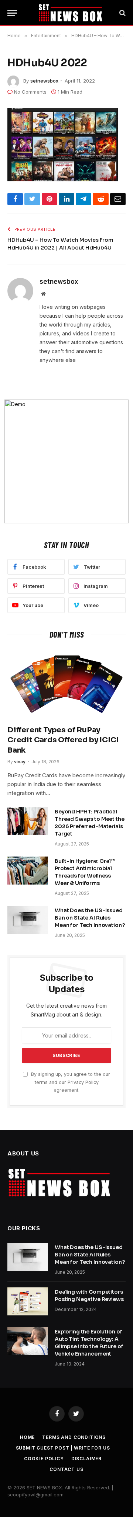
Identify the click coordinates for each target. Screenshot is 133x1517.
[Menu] (12, 13)
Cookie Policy (44, 1458)
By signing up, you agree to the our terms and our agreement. (70, 1082)
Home (27, 1437)
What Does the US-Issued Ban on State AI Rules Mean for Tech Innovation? (90, 917)
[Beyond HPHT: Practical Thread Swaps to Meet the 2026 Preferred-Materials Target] (27, 821)
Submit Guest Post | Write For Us (63, 1448)
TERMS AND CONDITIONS (74, 1437)
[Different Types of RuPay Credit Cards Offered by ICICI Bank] (66, 684)
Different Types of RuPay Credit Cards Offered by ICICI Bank (63, 739)
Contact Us (66, 1469)
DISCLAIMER (86, 1458)
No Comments (30, 92)
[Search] (122, 13)
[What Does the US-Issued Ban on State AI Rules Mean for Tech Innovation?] (27, 920)
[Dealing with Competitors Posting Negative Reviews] (27, 1301)
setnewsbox (44, 81)
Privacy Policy (83, 1082)
